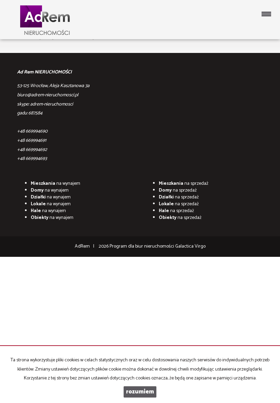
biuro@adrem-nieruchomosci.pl (47, 95)
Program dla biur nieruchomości (142, 246)
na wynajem (55, 183)
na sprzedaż (183, 183)
